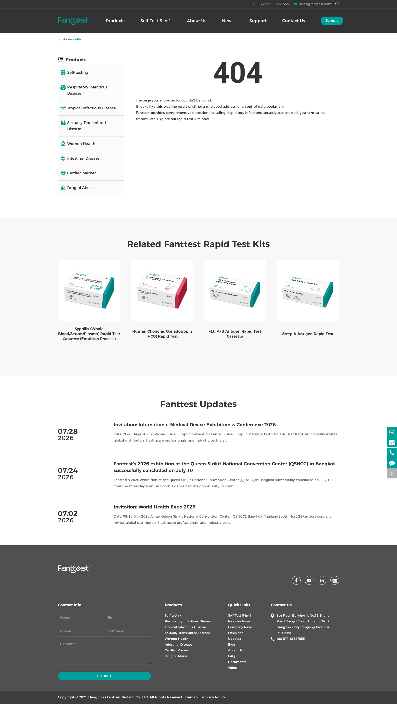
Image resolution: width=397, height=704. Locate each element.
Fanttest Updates (198, 404)
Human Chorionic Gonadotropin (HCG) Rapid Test (162, 334)
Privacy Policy (213, 697)
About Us (235, 650)
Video (232, 668)
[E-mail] (392, 442)
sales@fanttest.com (315, 4)
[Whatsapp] (392, 432)
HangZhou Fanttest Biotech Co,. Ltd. (118, 697)
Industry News (239, 621)
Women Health (81, 143)
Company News (240, 627)
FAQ (231, 656)
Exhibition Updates (236, 636)
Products (76, 59)
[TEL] (392, 453)
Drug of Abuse (80, 188)
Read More (329, 448)
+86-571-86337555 (273, 4)
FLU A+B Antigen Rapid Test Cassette (234, 334)
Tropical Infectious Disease (91, 108)
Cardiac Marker (81, 173)
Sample (332, 21)
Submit (104, 676)
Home (67, 39)
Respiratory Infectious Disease (87, 90)
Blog (231, 644)
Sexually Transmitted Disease (86, 126)
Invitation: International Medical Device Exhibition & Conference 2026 (195, 424)
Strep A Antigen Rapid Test (308, 334)
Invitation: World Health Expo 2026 (154, 507)
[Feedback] (392, 463)
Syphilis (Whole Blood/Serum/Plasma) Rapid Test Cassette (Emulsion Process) (89, 334)
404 (78, 39)
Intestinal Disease (83, 158)
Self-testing (77, 72)
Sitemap (191, 697)
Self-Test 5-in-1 (239, 615)
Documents (237, 662)
